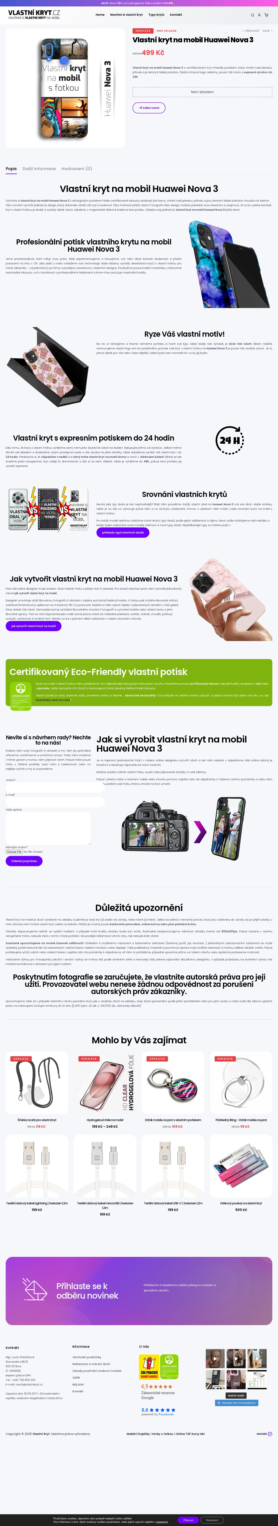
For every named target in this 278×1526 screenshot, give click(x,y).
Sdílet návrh (151, 108)
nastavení (162, 1521)
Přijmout (188, 1520)
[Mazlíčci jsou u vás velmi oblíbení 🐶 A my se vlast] (257, 1358)
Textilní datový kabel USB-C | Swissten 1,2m (173, 1203)
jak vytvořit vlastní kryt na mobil (36, 593)
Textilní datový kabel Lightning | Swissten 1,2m (37, 1203)
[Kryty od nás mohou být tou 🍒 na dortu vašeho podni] (236, 1379)
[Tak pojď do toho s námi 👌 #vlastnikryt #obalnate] (215, 1379)
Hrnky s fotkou (162, 1434)
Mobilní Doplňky (138, 1434)
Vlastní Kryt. (41, 1434)
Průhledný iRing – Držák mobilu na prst (241, 1120)
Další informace (39, 169)
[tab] (11, 170)
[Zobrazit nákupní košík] (266, 15)
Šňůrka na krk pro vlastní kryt (37, 1120)
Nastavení (212, 1520)
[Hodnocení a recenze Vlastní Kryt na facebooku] (158, 1412)
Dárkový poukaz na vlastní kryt (241, 1203)
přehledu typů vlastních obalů (123, 532)
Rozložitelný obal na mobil (53, 700)
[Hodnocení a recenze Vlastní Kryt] (158, 1393)
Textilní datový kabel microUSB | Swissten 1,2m (105, 1205)
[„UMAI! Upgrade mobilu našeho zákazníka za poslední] (236, 1358)
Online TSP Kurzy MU (190, 1434)
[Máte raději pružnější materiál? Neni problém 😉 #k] (215, 1358)
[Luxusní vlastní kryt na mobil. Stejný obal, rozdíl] (257, 1379)
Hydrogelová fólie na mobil (105, 1120)
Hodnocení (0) (76, 169)
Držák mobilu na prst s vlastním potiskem (173, 1120)
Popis (11, 169)
